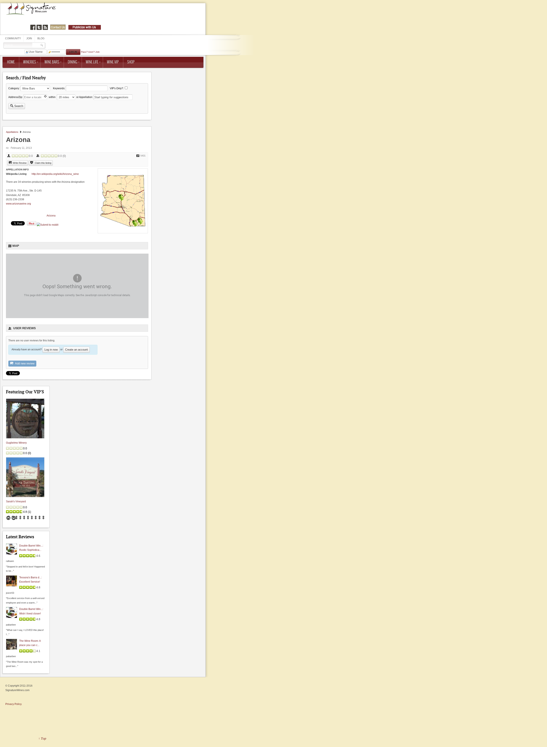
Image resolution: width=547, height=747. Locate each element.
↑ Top (42, 738)
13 (16, 518)
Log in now (51, 349)
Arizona (51, 215)
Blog (40, 38)
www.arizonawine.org (18, 203)
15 (24, 518)
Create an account (76, 349)
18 (36, 518)
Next (13, 518)
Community (13, 38)
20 (43, 518)
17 (32, 518)
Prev (8, 518)
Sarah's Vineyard (16, 501)
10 (43, 516)
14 (20, 518)
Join (29, 38)
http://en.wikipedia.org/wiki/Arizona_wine (55, 173)
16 (28, 518)
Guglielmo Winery (16, 442)
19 (39, 518)
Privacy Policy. (13, 704)
